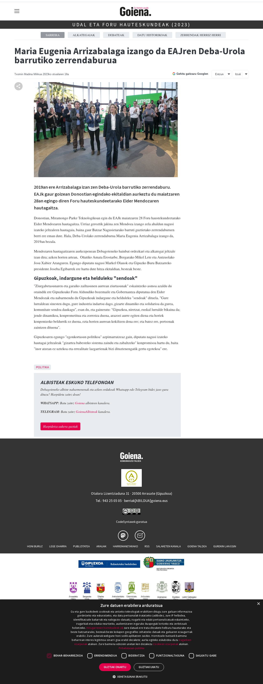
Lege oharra (58, 546)
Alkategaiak (84, 35)
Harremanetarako (125, 546)
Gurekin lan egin (224, 546)
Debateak (116, 35)
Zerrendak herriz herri (200, 35)
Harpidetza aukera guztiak (60, 426)
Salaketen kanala (168, 546)
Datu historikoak (152, 35)
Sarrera (53, 35)
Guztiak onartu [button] (115, 667)
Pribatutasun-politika (131, 648)
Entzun (219, 74)
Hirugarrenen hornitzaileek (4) (105, 628)
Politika (42, 367)
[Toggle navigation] (17, 11)
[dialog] (131, 641)
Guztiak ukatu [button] (149, 667)
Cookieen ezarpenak (165, 644)
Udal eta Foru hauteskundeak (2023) (131, 24)
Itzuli (238, 74)
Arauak (101, 546)
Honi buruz (35, 546)
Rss (147, 546)
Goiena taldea (197, 546)
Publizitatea (81, 546)
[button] (131, 676)
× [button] (258, 603)
